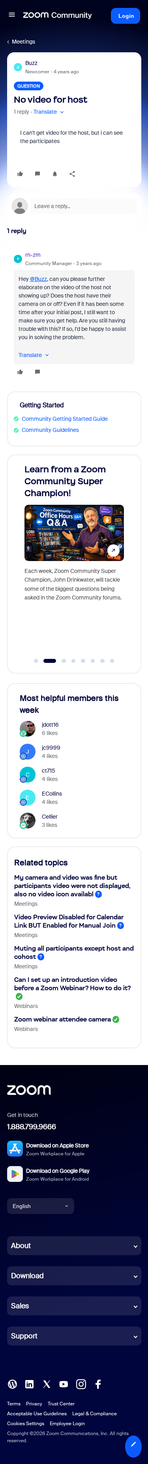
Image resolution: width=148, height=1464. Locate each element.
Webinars (26, 1006)
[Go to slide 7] (102, 660)
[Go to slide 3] (59, 660)
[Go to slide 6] (92, 660)
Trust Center (61, 1404)
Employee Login (67, 1423)
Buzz (31, 63)
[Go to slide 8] (112, 660)
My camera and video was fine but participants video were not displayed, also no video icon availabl (72, 886)
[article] (74, 314)
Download (27, 1276)
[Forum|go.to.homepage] (57, 15)
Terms (14, 1404)
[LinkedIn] (29, 1383)
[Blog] (12, 1383)
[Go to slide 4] (73, 660)
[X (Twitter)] (46, 1383)
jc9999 (51, 747)
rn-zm (33, 254)
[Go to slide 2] (45, 660)
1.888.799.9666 (31, 1127)
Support (24, 1336)
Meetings (23, 41)
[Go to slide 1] (35, 660)
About (21, 1245)
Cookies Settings (25, 1423)
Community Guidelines (50, 429)
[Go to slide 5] (83, 660)
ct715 (48, 770)
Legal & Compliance (94, 1414)
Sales (20, 1306)
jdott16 (50, 724)
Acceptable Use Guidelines (37, 1414)
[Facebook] (98, 1383)
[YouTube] (63, 1383)
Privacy (34, 1404)
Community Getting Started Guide (65, 418)
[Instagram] (81, 1383)
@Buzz (38, 278)
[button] (12, 16)
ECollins (52, 793)
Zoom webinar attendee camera (62, 1019)
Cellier (50, 816)
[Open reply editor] (74, 206)
